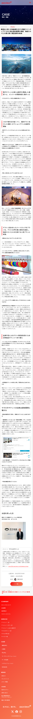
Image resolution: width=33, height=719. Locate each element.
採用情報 (3, 686)
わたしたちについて (6, 605)
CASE (8, 590)
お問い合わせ (4, 692)
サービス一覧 (4, 636)
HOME (3, 590)
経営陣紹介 (4, 611)
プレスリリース (5, 679)
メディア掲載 (4, 682)
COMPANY (5, 601)
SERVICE (4, 619)
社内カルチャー (5, 689)
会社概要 (3, 608)
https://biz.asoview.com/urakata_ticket (18, 566)
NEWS (3, 672)
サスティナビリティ (6, 614)
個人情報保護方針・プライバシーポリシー (6, 696)
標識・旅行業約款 (5, 700)
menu (30, 3)
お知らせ (3, 676)
